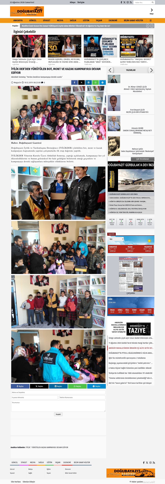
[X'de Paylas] (81, 82)
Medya (60, 20)
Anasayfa (18, 20)
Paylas (21, 386)
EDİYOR (65, 447)
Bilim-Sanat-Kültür (133, 20)
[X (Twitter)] (124, 2)
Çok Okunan (119, 159)
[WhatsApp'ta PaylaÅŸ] (95, 82)
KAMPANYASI (51, 447)
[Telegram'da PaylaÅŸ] (103, 82)
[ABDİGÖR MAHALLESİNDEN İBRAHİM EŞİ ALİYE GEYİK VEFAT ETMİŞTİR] (130, 326)
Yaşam (99, 20)
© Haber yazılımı (136, 482)
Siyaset (46, 20)
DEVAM (59, 447)
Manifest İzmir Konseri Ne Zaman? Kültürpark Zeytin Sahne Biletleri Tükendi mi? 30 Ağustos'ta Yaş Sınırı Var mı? (66, 26)
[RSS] (131, 2)
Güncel (32, 20)
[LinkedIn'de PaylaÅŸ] (88, 82)
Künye (72, 2)
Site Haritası (16, 482)
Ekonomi (113, 20)
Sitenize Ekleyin (29, 482)
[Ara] (152, 2)
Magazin (17, 82)
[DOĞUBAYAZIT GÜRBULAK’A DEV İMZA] (130, 176)
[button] (147, 26)
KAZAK (43, 447)
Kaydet (58, 414)
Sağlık (73, 20)
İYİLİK (28, 447)
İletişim (81, 2)
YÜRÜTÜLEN (36, 447)
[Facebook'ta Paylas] (74, 82)
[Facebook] (121, 2)
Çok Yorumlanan (142, 159)
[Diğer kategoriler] (150, 20)
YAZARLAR (130, 70)
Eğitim (86, 20)
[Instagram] (127, 2)
